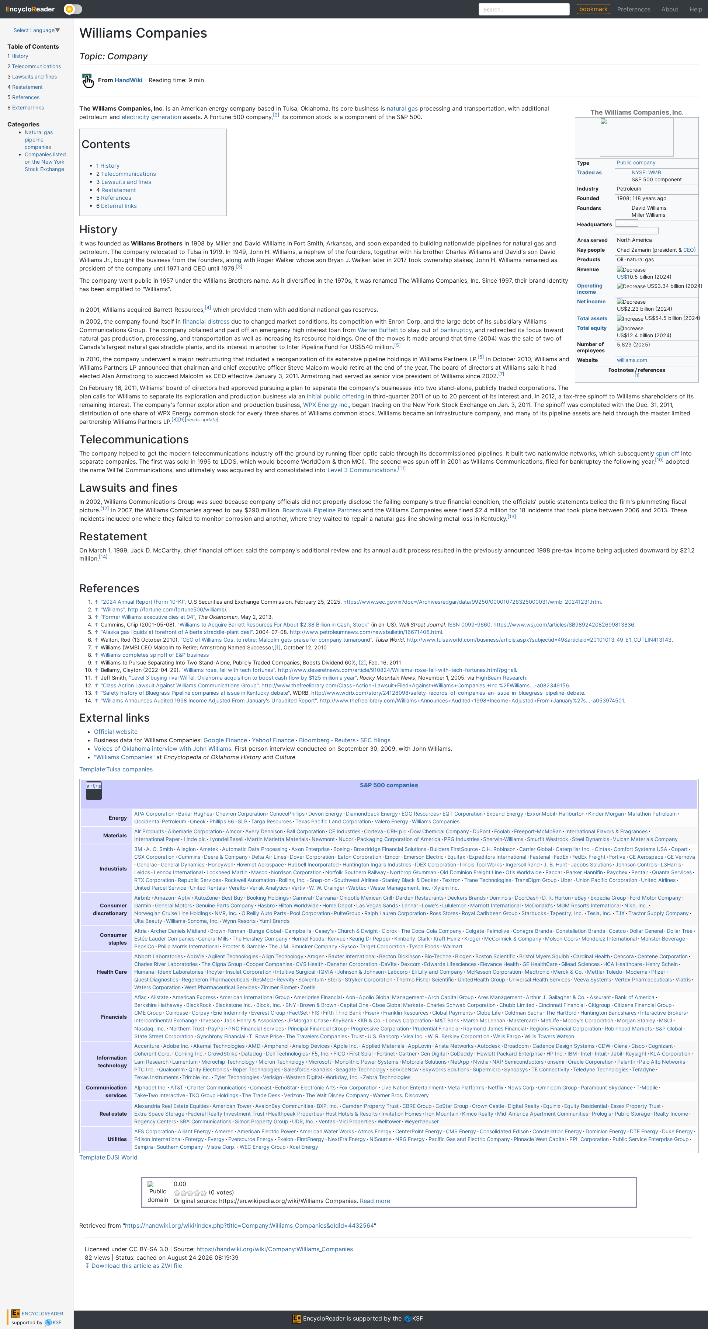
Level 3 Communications (361, 470)
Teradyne (643, 1069)
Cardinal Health (591, 956)
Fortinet (386, 1053)
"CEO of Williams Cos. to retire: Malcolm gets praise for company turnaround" (276, 639)
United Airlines (658, 880)
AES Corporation (154, 1131)
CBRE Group (417, 1106)
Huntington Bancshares (608, 1012)
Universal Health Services (539, 979)
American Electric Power (266, 1131)
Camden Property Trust (370, 1106)
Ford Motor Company (655, 897)
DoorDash (526, 897)
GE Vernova (681, 857)
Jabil (616, 1053)
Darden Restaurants (420, 897)
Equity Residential (585, 1106)
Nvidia (481, 1061)
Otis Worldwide (524, 872)
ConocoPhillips (287, 813)
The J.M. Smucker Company (302, 946)
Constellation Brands (580, 931)
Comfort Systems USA (640, 849)
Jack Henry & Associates (253, 1020)
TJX (620, 913)
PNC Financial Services (256, 1028)
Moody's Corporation (588, 1020)
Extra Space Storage (159, 1113)
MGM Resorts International (588, 905)
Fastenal (540, 857)
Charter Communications (216, 1087)
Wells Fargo (507, 1036)
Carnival (302, 897)
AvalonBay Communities (284, 1106)
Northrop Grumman (413, 872)
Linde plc (195, 839)
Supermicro (486, 1069)
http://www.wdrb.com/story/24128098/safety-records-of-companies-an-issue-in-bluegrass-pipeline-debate (447, 693)
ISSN (454, 624)
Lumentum (185, 1061)
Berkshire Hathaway (158, 1005)
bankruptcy (456, 330)
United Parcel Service (160, 888)
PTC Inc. (145, 1069)
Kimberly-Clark (412, 938)
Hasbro (266, 905)
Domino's (500, 897)
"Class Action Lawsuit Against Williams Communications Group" (179, 685)
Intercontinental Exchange (165, 1020)
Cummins (189, 857)
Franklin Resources (405, 1012)
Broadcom (516, 1046)
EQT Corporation (462, 813)
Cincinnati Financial (561, 1005)
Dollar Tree (680, 931)
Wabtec (357, 888)
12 (104, 508)
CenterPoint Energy (418, 1131)
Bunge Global (265, 931)
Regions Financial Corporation (565, 1028)
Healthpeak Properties (295, 1113)
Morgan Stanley (636, 1020)
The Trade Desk (261, 1095)
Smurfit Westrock (547, 839)
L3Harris (671, 864)
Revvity (286, 979)
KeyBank (343, 1020)
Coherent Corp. (152, 1053)
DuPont (481, 831)
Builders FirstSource (454, 849)
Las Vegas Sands (377, 905)
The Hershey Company (260, 938)
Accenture (146, 1046)
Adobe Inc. (176, 1046)
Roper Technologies (256, 1069)
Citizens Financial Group (643, 1005)
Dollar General (646, 931)
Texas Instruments (156, 1077)
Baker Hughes (195, 813)
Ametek (208, 849)
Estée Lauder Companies (164, 938)
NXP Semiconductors (518, 1061)
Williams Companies (435, 821)
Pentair (639, 872)
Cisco (638, 1046)
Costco (617, 931)
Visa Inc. (414, 1036)
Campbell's (298, 931)
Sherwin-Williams (503, 839)
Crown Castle (488, 1106)
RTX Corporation (154, 880)
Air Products (149, 831)
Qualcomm (172, 1069)
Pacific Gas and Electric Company (469, 1139)
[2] (362, 662)
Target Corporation (382, 946)
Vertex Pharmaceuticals (643, 979)
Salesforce (296, 1069)
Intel (586, 1053)
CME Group (148, 1012)
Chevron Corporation (241, 813)
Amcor (234, 831)
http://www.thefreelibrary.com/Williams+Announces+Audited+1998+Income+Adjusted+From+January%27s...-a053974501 (472, 700)
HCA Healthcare (622, 964)
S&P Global (669, 1028)
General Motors (173, 905)
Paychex (617, 872)
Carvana (326, 897)
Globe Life (488, 1012)
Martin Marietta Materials (277, 839)
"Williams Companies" (124, 757)
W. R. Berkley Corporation (458, 1036)
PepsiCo (144, 946)
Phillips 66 (221, 821)
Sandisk (322, 1069)
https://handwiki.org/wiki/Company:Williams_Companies (275, 1249)
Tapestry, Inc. (567, 913)
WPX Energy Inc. (326, 404)
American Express (194, 997)
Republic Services (199, 880)
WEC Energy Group (263, 1147)
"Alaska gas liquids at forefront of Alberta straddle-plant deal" (177, 632)
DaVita (389, 964)
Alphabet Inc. (150, 1087)
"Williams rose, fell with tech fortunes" (228, 670)
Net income (591, 301)
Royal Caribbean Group (490, 913)
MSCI (665, 1020)
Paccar (553, 872)
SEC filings (375, 740)
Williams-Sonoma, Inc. (192, 921)
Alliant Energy (194, 1131)
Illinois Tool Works (481, 864)
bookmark (593, 9)
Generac (147, 864)
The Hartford (561, 1012)
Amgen (315, 956)
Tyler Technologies (236, 1077)
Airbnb (142, 897)
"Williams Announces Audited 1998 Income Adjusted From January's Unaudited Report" (209, 700)
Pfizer (658, 972)
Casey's (324, 931)
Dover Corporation (312, 857)
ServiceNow (404, 1069)
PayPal (216, 1028)
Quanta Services (672, 872)
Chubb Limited (517, 1005)
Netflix (496, 1087)
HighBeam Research (501, 677)
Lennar (410, 905)
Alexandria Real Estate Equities (171, 1106)
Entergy (194, 1139)
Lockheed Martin (226, 872)
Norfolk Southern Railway (355, 872)
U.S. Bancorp (383, 1036)
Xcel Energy (303, 1147)
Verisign (272, 1077)
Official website (116, 731)
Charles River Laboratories (166, 964)
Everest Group (268, 1012)
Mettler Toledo (604, 972)
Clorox (389, 931)
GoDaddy (461, 1053)
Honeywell (220, 864)
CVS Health (309, 964)
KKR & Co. (370, 1020)
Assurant (600, 997)
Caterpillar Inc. (574, 849)
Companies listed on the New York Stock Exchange (45, 161)
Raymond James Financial (494, 1028)
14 (103, 556)
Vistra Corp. (222, 1147)
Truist (357, 1036)
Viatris (683, 979)
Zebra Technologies (386, 1077)
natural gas (402, 108)
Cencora (624, 956)
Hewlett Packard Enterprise (510, 1053)
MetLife (550, 1020)
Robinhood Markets (628, 1028)
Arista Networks (454, 1046)
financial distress (206, 321)
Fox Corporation (358, 1087)
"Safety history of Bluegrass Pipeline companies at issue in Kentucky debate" (195, 693)
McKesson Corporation (493, 972)
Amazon (164, 897)
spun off (667, 453)
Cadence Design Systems (563, 1046)
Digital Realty (523, 1106)
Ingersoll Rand (523, 864)
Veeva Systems (592, 979)
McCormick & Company (512, 938)
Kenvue (337, 938)
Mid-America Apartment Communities (542, 1113)
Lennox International (178, 872)
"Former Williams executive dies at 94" (148, 617)
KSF (57, 1322)
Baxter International (351, 956)
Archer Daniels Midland (178, 931)
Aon (350, 997)
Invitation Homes (401, 1113)
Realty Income (671, 1113)
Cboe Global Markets (397, 1005)
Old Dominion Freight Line (471, 872)
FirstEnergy (310, 1139)
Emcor (392, 857)
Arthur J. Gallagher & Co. (556, 997)
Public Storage (632, 1113)
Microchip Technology (228, 1061)
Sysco (348, 946)
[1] (277, 647)
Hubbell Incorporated (313, 864)
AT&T (176, 1087)
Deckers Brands (466, 897)
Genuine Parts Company (224, 905)
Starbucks (533, 913)
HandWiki (128, 80)
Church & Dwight (357, 931)
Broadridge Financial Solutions (390, 849)
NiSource (380, 1139)
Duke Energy (677, 1131)
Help (696, 9)
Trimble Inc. (197, 1077)
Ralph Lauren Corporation (395, 913)
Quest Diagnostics (156, 979)
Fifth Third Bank (342, 1012)
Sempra (143, 1147)
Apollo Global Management (391, 997)
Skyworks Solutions (445, 1069)
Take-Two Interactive (159, 1095)
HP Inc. (555, 1053)
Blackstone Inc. (234, 1005)
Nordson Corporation (296, 872)
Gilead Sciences (580, 964)
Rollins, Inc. (293, 880)
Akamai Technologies (218, 1046)
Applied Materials (383, 1046)
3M (138, 849)
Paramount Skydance (607, 1087)
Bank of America (635, 997)
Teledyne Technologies (600, 1069)
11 (402, 468)
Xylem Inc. (446, 888)
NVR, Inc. (227, 913)
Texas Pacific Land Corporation (333, 821)
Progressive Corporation (380, 1028)
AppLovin (419, 1046)
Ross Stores (444, 913)
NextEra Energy (347, 1139)
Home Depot (337, 905)
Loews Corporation (408, 1020)
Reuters (344, 740)
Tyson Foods (424, 946)
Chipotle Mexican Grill (366, 897)
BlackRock (199, 1005)
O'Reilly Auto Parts (264, 913)
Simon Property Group (261, 1121)
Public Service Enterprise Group (650, 1139)
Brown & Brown (318, 1005)
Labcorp (398, 972)
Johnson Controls (636, 864)
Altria (140, 931)
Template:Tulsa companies (116, 769)
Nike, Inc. (636, 905)
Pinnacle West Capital (540, 1139)
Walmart (452, 946)
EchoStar (286, 1087)
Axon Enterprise (310, 849)
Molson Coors (561, 938)
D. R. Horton (556, 897)
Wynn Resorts (239, 921)
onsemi (555, 1061)
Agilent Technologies (233, 956)
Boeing (341, 849)
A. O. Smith (159, 849)
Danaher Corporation (352, 964)
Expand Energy (504, 813)
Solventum (311, 979)
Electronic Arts (318, 1087)
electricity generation (151, 117)
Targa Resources (271, 821)
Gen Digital (433, 1053)
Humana (144, 972)
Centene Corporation (663, 956)
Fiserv (372, 1012)
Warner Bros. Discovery (401, 1095)
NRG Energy (410, 1139)
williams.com (632, 360)
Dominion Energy (606, 1131)
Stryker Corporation (368, 979)
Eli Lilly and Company (437, 972)
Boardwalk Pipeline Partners (321, 510)
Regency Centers (155, 1121)
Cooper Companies (269, 964)
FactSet (298, 1012)
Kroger (472, 938)
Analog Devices (311, 1046)
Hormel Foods (307, 938)
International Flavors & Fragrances (606, 831)
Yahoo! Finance (273, 740)
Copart (679, 849)
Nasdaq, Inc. (150, 1028)
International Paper (157, 839)
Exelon (285, 1139)
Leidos (142, 872)
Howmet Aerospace (260, 864)
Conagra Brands (532, 931)
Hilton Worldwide (298, 905)
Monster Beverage (663, 938)
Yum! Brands (274, 921)
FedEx (561, 857)
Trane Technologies (487, 880)
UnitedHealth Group (481, 979)
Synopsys (516, 1069)
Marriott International (495, 905)
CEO (688, 250)
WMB (654, 172)
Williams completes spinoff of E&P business (155, 655)
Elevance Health (499, 964)
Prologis (601, 1113)
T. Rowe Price (265, 1036)
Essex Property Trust (636, 1106)
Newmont (323, 839)
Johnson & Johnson (360, 972)
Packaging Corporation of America (398, 839)
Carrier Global (535, 849)
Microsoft (319, 1061)
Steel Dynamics (590, 839)
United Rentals (207, 888)
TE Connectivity (550, 1069)
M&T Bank (447, 1020)
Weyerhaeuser (422, 1121)
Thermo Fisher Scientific (425, 979)
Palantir (626, 1061)
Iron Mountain (441, 1113)
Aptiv (184, 897)
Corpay (200, 1012)
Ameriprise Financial (318, 997)
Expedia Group (608, 897)
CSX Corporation (154, 857)
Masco (259, 872)
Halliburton (571, 813)
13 (511, 516)
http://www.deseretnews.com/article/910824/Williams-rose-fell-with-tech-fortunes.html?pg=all (397, 670)
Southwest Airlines (356, 880)
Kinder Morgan (606, 813)
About (670, 9)
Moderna (637, 972)
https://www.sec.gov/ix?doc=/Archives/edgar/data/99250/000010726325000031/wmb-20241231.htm (472, 602)
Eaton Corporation (359, 857)
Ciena (621, 1046)
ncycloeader (30, 9)
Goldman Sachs (523, 1012)
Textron (451, 880)
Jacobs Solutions (591, 864)
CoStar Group (451, 1106)
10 (659, 460)
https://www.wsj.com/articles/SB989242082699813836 (563, 624)
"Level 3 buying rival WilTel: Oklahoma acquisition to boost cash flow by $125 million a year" (243, 677)
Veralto (237, 888)
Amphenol (276, 1046)
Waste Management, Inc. (400, 888)
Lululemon (454, 905)
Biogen (463, 956)
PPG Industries (461, 839)
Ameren (224, 1131)
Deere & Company (226, 857)
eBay (581, 897)
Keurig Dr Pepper (370, 938)
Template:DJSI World (108, 1157)
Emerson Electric (424, 857)
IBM (572, 1053)
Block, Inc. (269, 1005)
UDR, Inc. (304, 1121)
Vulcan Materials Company (645, 839)
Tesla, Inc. (600, 913)
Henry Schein (662, 964)
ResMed (263, 979)
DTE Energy (644, 1131)
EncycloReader (323, 1318)
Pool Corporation (310, 913)
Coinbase (177, 1012)
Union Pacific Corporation (606, 880)
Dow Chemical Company (439, 831)
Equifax (456, 857)
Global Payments (452, 1012)
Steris (334, 979)
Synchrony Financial (221, 1036)
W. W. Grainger (326, 888)
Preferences (633, 9)
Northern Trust (186, 1028)
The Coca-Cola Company (431, 931)
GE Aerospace (646, 857)
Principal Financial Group (317, 1028)
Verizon (293, 1095)
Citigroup (599, 1005)
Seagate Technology (361, 1069)
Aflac (140, 997)
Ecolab (502, 831)
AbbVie (195, 956)
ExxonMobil (541, 813)
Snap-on (320, 880)
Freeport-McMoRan (538, 831)
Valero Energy (391, 821)
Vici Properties (356, 1121)
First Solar (361, 1053)
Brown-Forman (227, 931)
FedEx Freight (588, 857)
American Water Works (326, 1131)
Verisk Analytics (268, 888)
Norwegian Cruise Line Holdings (172, 913)
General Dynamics (182, 864)
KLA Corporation (670, 1053)
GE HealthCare (540, 964)
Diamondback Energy (372, 813)
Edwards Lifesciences (450, 964)
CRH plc (396, 831)
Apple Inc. (345, 1046)
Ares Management (500, 997)
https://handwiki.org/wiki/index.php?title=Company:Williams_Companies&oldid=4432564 (249, 1225)
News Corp (520, 1087)
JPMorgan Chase (308, 1020)
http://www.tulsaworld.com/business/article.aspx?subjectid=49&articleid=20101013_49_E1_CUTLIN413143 (539, 639)
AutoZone (206, 897)
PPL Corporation (589, 1139)
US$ (622, 276)
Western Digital (304, 1077)
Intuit (601, 1053)
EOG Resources (420, 813)
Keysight (636, 1053)
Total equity (592, 328)
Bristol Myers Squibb (544, 956)
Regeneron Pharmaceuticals (215, 979)
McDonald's (538, 905)
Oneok (198, 821)
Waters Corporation (157, 987)
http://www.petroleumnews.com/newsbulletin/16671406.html (366, 632)
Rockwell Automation (250, 880)
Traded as (589, 172)
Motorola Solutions (424, 1061)
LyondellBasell (226, 839)
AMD (254, 1046)
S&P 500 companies (389, 785)
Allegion (186, 849)
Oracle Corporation (591, 1061)
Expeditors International (497, 857)
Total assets (592, 318)
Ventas (327, 1121)
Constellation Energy (557, 1131)
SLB (242, 821)
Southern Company (180, 1147)
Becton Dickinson (400, 956)
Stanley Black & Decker (410, 880)
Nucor (346, 839)
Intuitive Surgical (295, 972)
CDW (604, 1046)
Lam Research (151, 1061)
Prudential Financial (436, 1028)
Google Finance (225, 740)
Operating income (590, 288)
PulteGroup (347, 913)
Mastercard (523, 1020)
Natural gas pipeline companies (39, 139)
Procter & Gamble (243, 946)
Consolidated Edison (504, 1131)
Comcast (260, 1087)
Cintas (602, 849)
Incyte (214, 972)
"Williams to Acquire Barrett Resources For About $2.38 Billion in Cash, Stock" (273, 624)
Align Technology (282, 956)
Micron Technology (281, 1061)
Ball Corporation (306, 831)
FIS (315, 1012)
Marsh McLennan (484, 1020)
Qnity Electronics (208, 1069)
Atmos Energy (375, 1131)
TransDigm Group (536, 880)
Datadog (251, 1053)
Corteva (373, 831)
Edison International (157, 1139)
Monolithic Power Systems (366, 1061)
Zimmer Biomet (279, 987)
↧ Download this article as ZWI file (133, 1265)
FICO (339, 1053)
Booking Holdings (268, 897)
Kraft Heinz (447, 938)
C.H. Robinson (499, 849)
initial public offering (335, 396)
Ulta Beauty (148, 921)
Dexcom (410, 964)
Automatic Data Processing (255, 849)
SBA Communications (205, 1121)
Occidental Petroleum (160, 821)
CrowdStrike (222, 1053)
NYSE (638, 172)
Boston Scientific (495, 956)
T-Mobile (647, 1087)
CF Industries (344, 831)
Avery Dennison (264, 831)
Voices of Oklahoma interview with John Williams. (163, 748)
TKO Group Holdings (213, 1095)
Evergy (216, 1139)
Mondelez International (609, 938)
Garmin (142, 905)
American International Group (254, 997)
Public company (636, 162)
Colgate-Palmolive (487, 931)
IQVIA (326, 972)
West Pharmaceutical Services (220, 987)
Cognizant (660, 1046)
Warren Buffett (378, 330)
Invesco (210, 1020)
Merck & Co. (568, 972)
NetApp (459, 1061)
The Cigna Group (221, 964)
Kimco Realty (477, 1113)
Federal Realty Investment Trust (226, 1113)
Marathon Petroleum (652, 813)
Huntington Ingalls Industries (377, 864)
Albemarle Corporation (195, 831)
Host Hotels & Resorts (352, 1113)
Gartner (408, 1053)
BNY (290, 1005)
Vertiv (298, 888)
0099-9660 (475, 624)
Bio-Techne (437, 956)
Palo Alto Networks (662, 1061)
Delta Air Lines (268, 857)
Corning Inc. (189, 1053)
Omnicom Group (557, 1087)
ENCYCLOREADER (41, 1313)
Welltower (389, 1121)
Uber (566, 880)
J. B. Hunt (555, 864)
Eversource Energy (251, 1139)
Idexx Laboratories (180, 972)
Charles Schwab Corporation (461, 1005)
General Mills (213, 938)
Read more (375, 1200)
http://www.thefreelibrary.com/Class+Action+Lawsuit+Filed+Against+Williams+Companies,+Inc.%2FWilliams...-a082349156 (415, 685)
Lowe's (430, 905)
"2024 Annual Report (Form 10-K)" (143, 602)
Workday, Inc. (343, 1077)
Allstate (159, 997)
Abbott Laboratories (158, 956)
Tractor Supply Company (658, 913)
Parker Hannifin (584, 872)
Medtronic (537, 972)
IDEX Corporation (435, 864)
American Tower (231, 1106)
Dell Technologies (287, 1053)
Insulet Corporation (248, 972)
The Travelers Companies (316, 1036)
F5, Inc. (321, 1053)
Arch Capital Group (451, 997)
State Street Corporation (163, 1036)
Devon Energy (325, 813)
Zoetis (308, 987)
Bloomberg (314, 740)
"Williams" (113, 609)
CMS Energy (461, 1131)
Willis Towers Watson (549, 1036)
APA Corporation (154, 813)
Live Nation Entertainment (412, 1087)
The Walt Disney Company (337, 1095)
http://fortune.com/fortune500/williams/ (177, 609)
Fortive (617, 857)
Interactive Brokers (663, 1012)
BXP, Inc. (328, 1106)
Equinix (551, 1106)
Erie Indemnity (230, 1012)
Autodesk (488, 1046)
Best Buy (232, 897)
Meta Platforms (465, 1087)
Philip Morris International (188, 946)
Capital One (354, 1005)
